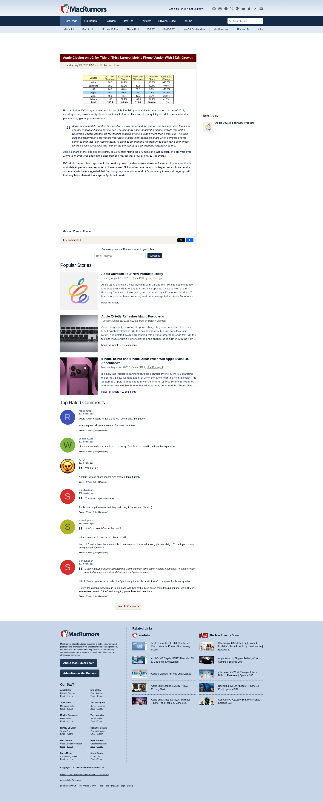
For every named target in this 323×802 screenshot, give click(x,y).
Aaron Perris (96, 753)
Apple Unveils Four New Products (234, 122)
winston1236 (86, 438)
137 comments (129, 345)
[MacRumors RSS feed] (255, 9)
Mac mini (69, 29)
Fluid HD (109, 786)
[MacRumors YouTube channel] (243, 9)
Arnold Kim (65, 690)
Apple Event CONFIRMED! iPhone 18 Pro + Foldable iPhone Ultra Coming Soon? (171, 646)
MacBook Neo (221, 29)
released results (102, 110)
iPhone (86, 231)
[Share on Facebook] (189, 240)
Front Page (70, 20)
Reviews (146, 20)
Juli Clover (65, 702)
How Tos (128, 20)
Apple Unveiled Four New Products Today (132, 274)
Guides (111, 20)
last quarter (162, 151)
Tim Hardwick (97, 715)
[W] (67, 451)
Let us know (196, 8)
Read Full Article (110, 302)
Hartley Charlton (157, 320)
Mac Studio (88, 29)
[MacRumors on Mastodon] (237, 9)
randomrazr (85, 410)
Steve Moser (66, 753)
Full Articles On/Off (87, 786)
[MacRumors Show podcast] (214, 9)
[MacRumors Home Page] (83, 9)
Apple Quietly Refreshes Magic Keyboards (132, 316)
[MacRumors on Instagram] (220, 9)
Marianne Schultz (98, 728)
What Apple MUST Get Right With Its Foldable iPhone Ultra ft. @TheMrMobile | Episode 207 (240, 646)
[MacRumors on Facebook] (226, 9)
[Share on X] (181, 240)
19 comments (128, 391)
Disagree (103, 430)
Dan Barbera (66, 740)
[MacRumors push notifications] (249, 9)
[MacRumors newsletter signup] (261, 9)
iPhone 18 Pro (110, 29)
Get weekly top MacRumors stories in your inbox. (128, 249)
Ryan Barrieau (97, 740)
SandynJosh (86, 490)
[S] (67, 503)
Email (62, 696)
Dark (129, 786)
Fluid (101, 786)
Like (96, 430)
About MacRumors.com (78, 662)
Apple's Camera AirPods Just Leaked (171, 673)
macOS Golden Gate (194, 29)
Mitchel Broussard (69, 715)
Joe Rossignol (156, 278)
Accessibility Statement (70, 780)
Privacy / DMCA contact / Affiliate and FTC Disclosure (84, 774)
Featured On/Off (68, 786)
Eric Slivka (113, 65)
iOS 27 (151, 29)
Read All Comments (128, 606)
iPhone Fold (132, 29)
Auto (117, 786)
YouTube (144, 635)
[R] (67, 423)
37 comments (72, 240)
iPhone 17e (243, 29)
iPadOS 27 (169, 29)
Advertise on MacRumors (79, 673)
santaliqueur (86, 520)
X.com (70, 696)
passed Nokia (123, 167)
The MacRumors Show (224, 635)
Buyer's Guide (167, 20)
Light (123, 786)
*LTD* (82, 459)
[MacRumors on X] (231, 9)
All (260, 29)
